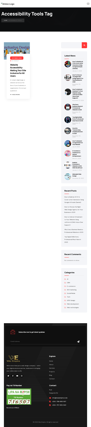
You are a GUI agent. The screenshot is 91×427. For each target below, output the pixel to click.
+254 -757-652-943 (59, 405)
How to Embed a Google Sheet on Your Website (77, 142)
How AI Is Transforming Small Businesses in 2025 (77, 130)
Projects (52, 372)
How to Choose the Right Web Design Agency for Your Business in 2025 (77, 78)
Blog (50, 375)
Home (5, 20)
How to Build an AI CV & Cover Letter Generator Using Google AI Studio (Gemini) (77, 65)
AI (67, 279)
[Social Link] (8, 376)
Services (52, 368)
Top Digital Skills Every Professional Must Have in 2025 (77, 118)
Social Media (71, 293)
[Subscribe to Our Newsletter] (78, 342)
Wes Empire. (42, 422)
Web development (73, 304)
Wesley (16, 61)
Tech (68, 297)
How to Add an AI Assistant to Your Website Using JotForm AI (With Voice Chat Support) (77, 93)
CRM (68, 283)
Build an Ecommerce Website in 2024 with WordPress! (77, 165)
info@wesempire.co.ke (59, 398)
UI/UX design (71, 300)
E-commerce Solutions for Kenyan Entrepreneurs (76, 153)
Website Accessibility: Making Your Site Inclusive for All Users (18, 70)
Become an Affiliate (13, 408)
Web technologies (73, 307)
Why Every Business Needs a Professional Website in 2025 (77, 107)
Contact (52, 379)
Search (84, 45)
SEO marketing (71, 290)
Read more (16, 94)
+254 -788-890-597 (59, 401)
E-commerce (71, 286)
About (51, 365)
